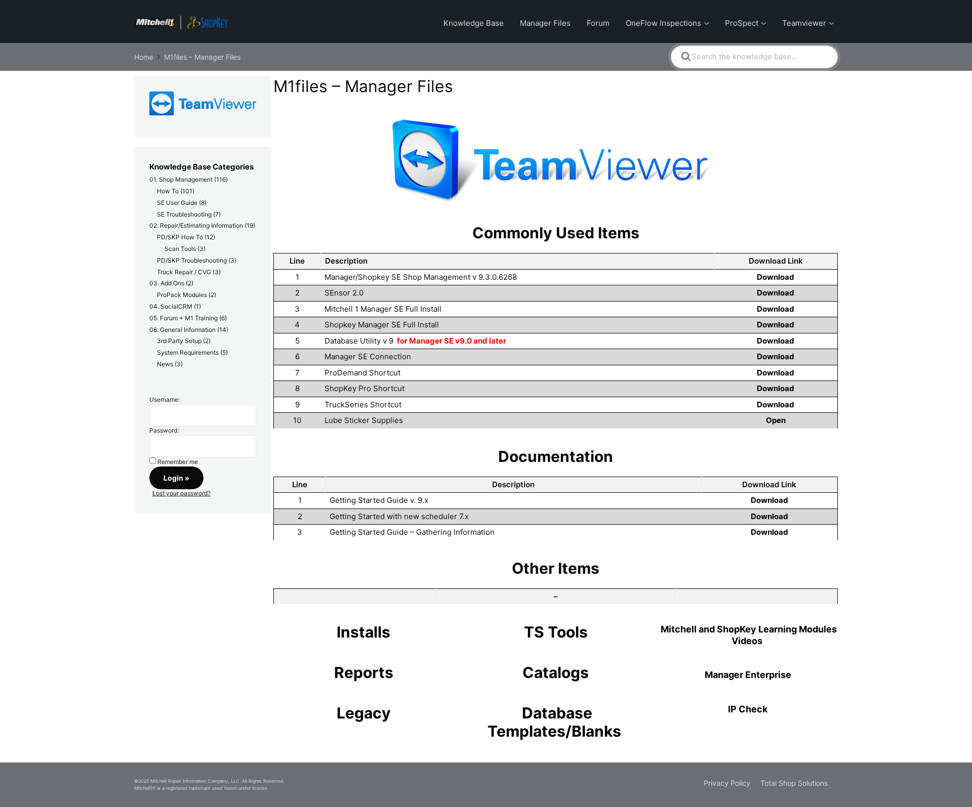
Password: (164, 430)
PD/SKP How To (180, 237)
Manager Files (545, 23)
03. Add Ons (166, 283)
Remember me (177, 461)
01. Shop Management (181, 179)
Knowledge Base (473, 23)
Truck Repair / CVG (184, 272)
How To (168, 191)
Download (775, 277)
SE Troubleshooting (184, 214)
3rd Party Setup (179, 341)
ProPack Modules (182, 295)
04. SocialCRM (170, 306)
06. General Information (182, 329)
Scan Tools (180, 248)
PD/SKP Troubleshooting (192, 260)
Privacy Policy (727, 783)
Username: (164, 399)
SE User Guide (177, 202)
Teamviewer (804, 23)
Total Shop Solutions (794, 783)
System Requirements (188, 352)
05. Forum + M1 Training (183, 318)
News (165, 364)
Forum (598, 23)
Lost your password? (181, 493)
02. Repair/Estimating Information (196, 225)
